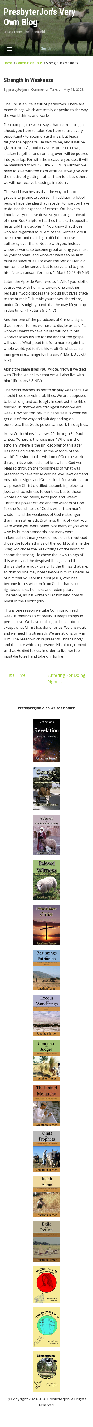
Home (8, 63)
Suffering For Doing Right (66, 678)
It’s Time (15, 675)
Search (83, 48)
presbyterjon (17, 89)
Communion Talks (29, 63)
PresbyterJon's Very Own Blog (40, 17)
